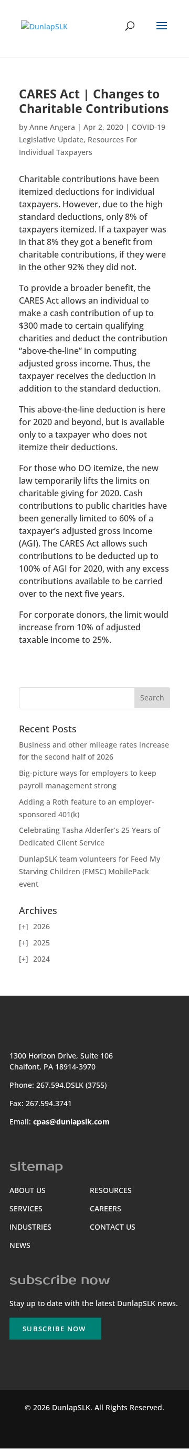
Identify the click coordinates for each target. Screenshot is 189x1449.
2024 (41, 959)
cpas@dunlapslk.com (71, 1122)
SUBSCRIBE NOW (54, 1328)
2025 (41, 943)
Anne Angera (52, 127)
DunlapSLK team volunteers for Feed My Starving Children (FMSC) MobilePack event (89, 871)
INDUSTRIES (30, 1227)
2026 (41, 926)
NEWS (19, 1245)
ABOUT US (27, 1190)
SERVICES (26, 1208)
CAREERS (105, 1208)
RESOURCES (111, 1190)
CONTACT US (112, 1227)
